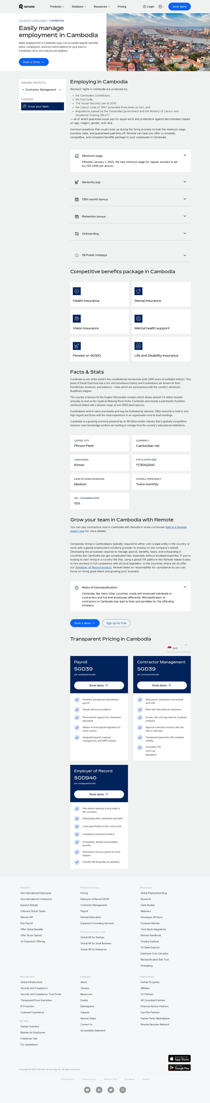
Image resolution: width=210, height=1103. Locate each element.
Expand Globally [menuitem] (29, 905)
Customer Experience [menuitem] (32, 1012)
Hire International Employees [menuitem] (36, 893)
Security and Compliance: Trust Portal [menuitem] (41, 994)
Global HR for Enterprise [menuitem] (94, 949)
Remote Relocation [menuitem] (91, 917)
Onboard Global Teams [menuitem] (33, 911)
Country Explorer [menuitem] (33, 20)
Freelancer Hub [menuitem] (29, 1038)
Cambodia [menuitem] (56, 20)
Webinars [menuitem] (146, 911)
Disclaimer (130, 1079)
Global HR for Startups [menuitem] (93, 937)
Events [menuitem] (84, 1000)
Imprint (146, 1079)
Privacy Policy (67, 1079)
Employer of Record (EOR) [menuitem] (95, 899)
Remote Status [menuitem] (88, 1018)
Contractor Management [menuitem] (94, 905)
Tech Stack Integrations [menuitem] (153, 929)
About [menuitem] (84, 982)
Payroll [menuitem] (84, 911)
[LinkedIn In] (99, 1090)
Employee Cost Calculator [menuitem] (154, 953)
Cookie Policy (89, 1079)
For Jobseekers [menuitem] (29, 1044)
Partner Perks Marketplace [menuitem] (155, 1018)
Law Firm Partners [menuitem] (150, 1012)
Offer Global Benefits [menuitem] (32, 929)
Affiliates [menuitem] (145, 988)
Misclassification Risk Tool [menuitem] (155, 959)
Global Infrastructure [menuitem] (31, 982)
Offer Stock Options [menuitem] (31, 935)
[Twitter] (111, 1090)
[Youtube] (87, 1090)
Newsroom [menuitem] (86, 994)
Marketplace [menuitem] (87, 1006)
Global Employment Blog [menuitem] (154, 893)
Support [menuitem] (85, 1012)
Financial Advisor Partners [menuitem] (154, 1006)
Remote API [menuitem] (27, 917)
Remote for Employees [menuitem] (33, 1032)
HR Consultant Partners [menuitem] (153, 1000)
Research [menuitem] (146, 899)
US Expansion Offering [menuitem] (33, 941)
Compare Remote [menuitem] (150, 923)
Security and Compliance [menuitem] (34, 988)
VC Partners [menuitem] (147, 994)
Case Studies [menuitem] (148, 905)
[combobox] (178, 648)
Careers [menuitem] (85, 988)
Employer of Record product (93, 567)
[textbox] (178, 648)
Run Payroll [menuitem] (27, 923)
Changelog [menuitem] (147, 965)
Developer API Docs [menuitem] (152, 917)
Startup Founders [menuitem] (30, 1026)
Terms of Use (110, 1079)
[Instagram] (122, 1090)
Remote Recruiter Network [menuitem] (155, 1024)
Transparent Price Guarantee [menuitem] (36, 1000)
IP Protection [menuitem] (27, 1006)
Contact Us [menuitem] (86, 1024)
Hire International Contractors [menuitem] (36, 899)
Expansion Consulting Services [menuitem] (97, 923)
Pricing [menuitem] (84, 893)
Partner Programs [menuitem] (150, 982)
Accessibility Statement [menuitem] (93, 1030)
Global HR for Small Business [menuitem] (96, 943)
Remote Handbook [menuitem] (151, 935)
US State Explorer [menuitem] (150, 947)
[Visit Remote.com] (27, 6)
